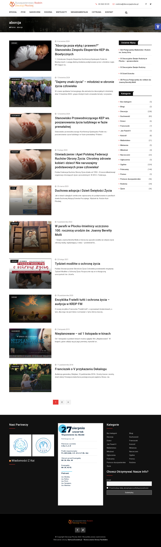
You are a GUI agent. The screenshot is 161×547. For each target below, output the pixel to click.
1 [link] (55, 402)
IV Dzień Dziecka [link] (127, 74)
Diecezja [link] (124, 111)
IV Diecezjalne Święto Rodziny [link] (132, 67)
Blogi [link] (122, 107)
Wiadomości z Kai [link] (23, 460)
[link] (158, 27)
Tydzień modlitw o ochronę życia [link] (77, 263)
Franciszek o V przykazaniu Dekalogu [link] (81, 369)
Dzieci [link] (123, 121)
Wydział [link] (13, 12)
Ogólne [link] (123, 164)
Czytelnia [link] (96, 12)
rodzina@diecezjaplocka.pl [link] (127, 4)
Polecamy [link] (124, 169)
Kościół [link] (123, 136)
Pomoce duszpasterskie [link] (130, 179)
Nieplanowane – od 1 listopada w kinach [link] (83, 333)
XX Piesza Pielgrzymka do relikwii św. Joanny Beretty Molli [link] (135, 81)
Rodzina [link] (48, 12)
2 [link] (61, 402)
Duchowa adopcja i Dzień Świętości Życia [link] (83, 190)
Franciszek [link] (125, 126)
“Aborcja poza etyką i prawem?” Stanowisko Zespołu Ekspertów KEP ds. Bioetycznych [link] (82, 50)
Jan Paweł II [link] (125, 131)
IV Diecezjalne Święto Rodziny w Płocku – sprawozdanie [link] (133, 60)
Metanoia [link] (124, 145)
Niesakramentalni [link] (79, 12)
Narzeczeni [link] (34, 12)
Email (109, 480)
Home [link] (13, 27)
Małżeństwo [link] (125, 140)
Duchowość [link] (125, 116)
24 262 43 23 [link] (103, 4)
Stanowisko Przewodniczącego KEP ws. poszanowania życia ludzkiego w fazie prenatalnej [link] (82, 122)
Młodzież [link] (124, 150)
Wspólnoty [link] (61, 12)
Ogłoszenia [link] (125, 160)
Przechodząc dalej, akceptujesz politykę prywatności (128, 488)
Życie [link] (23, 12)
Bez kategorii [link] (125, 102)
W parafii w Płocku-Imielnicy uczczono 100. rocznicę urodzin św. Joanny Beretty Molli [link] (83, 230)
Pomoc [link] (123, 174)
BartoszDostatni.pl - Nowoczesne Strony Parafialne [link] (88, 540)
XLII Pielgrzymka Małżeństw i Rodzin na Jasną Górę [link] (135, 51)
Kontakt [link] (109, 12)
